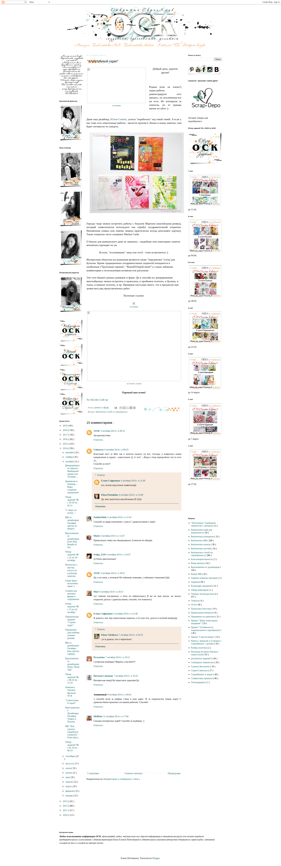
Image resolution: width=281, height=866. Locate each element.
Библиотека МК (199, 540)
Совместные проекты (202, 678)
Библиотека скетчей (201, 548)
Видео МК (196, 574)
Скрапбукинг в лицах (202, 674)
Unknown (98, 449)
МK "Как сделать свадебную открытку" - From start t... (72, 732)
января (69, 795)
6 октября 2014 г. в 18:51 (113, 573)
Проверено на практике (203, 616)
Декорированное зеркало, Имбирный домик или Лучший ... (72, 471)
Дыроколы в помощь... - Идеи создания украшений (72, 487)
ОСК (194, 604)
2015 (65, 444)
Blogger (156, 858)
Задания (195, 582)
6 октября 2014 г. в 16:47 (118, 554)
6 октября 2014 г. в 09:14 (113, 431)
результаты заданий (201, 658)
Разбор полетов (199, 648)
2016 (65, 439)
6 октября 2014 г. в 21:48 (125, 613)
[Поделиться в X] (127, 407)
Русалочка (99, 657)
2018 (65, 430)
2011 (65, 810)
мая (68, 777)
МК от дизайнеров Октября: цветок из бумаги (72, 523)
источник (116, 105)
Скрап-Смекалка (199, 670)
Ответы (101, 475)
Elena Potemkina (109, 495)
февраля (70, 791)
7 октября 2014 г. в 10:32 (126, 676)
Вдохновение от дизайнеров (205, 567)
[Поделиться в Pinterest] (134, 407)
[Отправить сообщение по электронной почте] (115, 407)
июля (68, 768)
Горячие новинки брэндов (204, 578)
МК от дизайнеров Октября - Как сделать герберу (72, 648)
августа (70, 763)
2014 (65, 448)
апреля (69, 782)
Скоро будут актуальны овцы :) (71, 583)
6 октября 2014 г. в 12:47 (113, 536)
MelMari (98, 716)
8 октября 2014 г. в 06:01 (119, 694)
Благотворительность (202, 559)
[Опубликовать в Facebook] (131, 407)
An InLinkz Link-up (97, 399)
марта (69, 786)
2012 (65, 806)
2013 (65, 801)
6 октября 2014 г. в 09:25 (116, 449)
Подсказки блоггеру (201, 608)
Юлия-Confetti (118, 119)
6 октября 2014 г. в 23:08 (131, 495)
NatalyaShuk (100, 517)
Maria (97, 536)
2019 (65, 425)
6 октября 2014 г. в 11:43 (119, 517)
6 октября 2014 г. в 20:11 (111, 591)
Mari (96, 591)
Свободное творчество (202, 662)
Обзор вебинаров (200, 590)
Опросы (195, 600)
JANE (97, 431)
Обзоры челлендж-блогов (204, 594)
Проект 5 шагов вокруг (203, 637)
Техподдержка (198, 682)
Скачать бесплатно (200, 666)
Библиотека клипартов (202, 536)
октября (70, 461)
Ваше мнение (198, 563)
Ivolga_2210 (100, 554)
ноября (69, 457)
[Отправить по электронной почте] (120, 407)
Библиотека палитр (201, 544)
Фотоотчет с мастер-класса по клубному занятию (71, 570)
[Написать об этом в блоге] (124, 407)
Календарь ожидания (202, 586)
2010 (65, 815)
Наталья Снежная (103, 676)
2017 (65, 434)
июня (69, 772)
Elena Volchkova (109, 635)
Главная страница (133, 773)
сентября (70, 756)
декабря (70, 452)
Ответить (98, 440)
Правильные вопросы (202, 612)
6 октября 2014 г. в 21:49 (133, 480)
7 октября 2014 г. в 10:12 (118, 657)
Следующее (93, 773)
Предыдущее (174, 773)
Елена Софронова (110, 480)
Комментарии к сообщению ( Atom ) (121, 779)
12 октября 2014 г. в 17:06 (115, 716)
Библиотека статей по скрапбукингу (112, 412)
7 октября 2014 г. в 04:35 (131, 635)
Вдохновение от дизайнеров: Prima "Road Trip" (72, 664)
